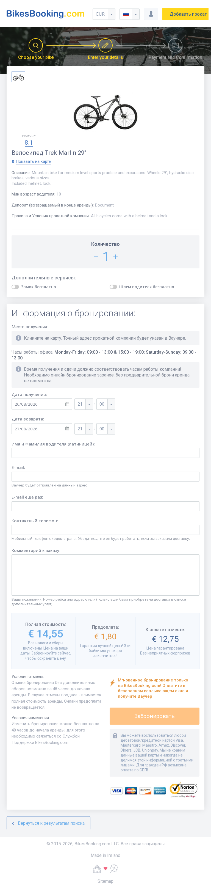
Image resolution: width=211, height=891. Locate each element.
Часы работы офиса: (104, 355)
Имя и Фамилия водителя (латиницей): (53, 444)
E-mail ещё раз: (27, 497)
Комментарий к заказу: (36, 550)
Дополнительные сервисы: (44, 277)
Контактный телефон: (35, 520)
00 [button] (101, 404)
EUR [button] (100, 14)
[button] (130, 14)
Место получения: (30, 326)
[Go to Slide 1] (18, 76)
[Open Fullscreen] (105, 108)
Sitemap (105, 881)
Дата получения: (29, 394)
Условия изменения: (31, 717)
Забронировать (154, 716)
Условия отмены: (28, 676)
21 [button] (79, 404)
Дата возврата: (28, 419)
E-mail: (18, 467)
